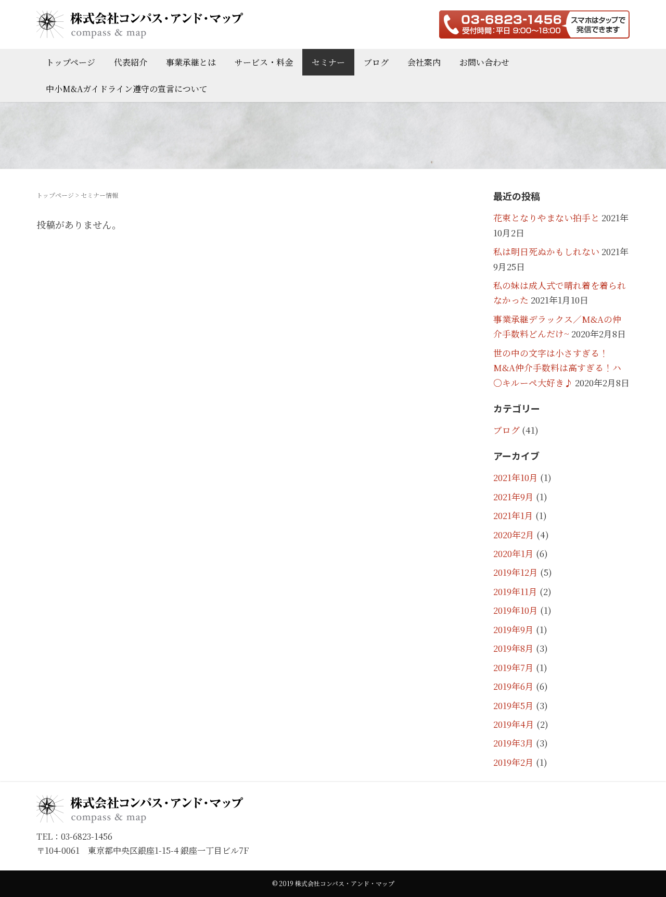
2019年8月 (513, 648)
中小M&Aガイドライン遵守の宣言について (127, 89)
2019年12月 (515, 572)
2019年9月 (513, 629)
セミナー (328, 62)
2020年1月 (513, 553)
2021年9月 (513, 496)
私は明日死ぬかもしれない (546, 251)
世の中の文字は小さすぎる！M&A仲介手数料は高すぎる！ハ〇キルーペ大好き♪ (557, 368)
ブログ (376, 62)
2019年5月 (513, 705)
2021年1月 (513, 515)
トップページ (70, 62)
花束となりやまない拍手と (546, 217)
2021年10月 (515, 477)
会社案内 (424, 62)
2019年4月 (513, 724)
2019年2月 (513, 762)
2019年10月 (515, 610)
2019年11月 (515, 591)
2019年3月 (513, 743)
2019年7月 (513, 667)
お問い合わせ (484, 62)
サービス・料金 (264, 62)
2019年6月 (513, 686)
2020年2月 (513, 534)
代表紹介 (130, 62)
